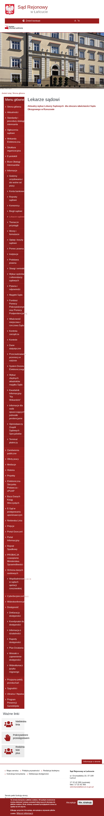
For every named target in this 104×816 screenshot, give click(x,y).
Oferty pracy (13, 459)
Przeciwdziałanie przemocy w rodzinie (16, 357)
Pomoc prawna (16, 248)
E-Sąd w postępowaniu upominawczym (14, 511)
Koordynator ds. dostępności (16, 623)
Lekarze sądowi (16, 217)
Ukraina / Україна (15, 694)
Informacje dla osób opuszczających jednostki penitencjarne (16, 412)
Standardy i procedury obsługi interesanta (15, 121)
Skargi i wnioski (16, 268)
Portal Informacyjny (13, 539)
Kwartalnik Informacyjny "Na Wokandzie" (15, 395)
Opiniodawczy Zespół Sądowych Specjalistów (16, 429)
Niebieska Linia (14, 520)
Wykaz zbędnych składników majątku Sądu (15, 380)
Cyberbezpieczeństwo (15, 596)
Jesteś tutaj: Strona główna (13, 93)
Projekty (11, 476)
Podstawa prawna (14, 261)
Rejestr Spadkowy (12, 547)
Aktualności (12, 112)
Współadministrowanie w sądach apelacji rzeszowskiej (16, 584)
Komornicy (14, 205)
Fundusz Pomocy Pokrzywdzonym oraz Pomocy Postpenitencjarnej (16, 307)
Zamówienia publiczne (13, 452)
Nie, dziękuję (85, 802)
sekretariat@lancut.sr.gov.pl (82, 787)
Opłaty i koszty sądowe (16, 241)
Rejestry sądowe (13, 198)
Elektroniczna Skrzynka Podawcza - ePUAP (13, 486)
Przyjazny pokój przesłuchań (14, 681)
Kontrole (13, 340)
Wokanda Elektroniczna (13, 140)
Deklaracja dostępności (15, 614)
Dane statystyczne (15, 347)
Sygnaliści (12, 688)
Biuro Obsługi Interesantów (13, 163)
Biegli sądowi (15, 211)
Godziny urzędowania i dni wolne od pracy (16, 181)
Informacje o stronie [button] (91, 762)
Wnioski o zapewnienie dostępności (15, 656)
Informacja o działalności (15, 632)
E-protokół (12, 156)
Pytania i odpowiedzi (14, 287)
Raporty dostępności (15, 640)
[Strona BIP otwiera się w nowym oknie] (14, 27)
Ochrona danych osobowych (15, 571)
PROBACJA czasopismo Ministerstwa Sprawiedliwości (15, 560)
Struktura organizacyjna (14, 149)
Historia (11, 470)
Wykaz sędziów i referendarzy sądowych (16, 277)
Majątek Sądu (15, 295)
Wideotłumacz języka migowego (16, 668)
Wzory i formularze (14, 232)
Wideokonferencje (15, 602)
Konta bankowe (16, 191)
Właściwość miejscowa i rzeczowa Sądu (16, 322)
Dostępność (13, 607)
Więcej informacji (25, 813)
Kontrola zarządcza (14, 332)
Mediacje (11, 464)
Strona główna (14, 107)
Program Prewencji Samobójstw (13, 702)
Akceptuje (71, 802)
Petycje (10, 526)
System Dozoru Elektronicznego (16, 368)
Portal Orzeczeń (15, 532)
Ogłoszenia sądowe (12, 131)
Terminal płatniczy (13, 441)
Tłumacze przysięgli (14, 224)
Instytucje (13, 254)
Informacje (12, 170)
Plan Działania (16, 648)
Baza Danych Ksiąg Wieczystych (13, 499)
